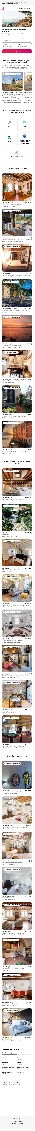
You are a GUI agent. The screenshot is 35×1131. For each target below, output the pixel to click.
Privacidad (13, 1123)
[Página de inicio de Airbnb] (3, 8)
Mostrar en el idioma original (10, 3)
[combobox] (17, 41)
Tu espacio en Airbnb (24, 8)
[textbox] (9, 46)
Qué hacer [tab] (22, 1053)
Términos (20, 1123)
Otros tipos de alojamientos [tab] (9, 1053)
